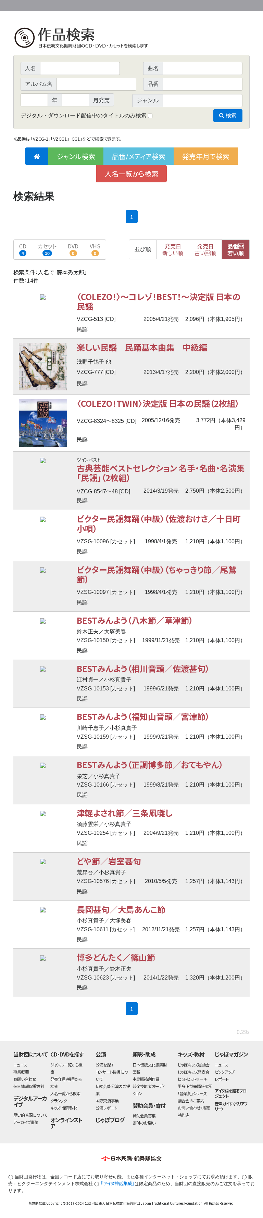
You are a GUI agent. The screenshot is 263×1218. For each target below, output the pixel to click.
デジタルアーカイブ (30, 1101)
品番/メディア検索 (138, 156)
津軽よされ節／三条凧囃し (124, 813)
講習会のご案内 (191, 1100)
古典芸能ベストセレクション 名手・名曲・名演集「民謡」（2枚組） (161, 472)
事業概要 (196, 4)
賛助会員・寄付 (149, 1105)
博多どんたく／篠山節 (116, 957)
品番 (235, 249)
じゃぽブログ (110, 1120)
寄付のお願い (144, 1123)
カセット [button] (47, 249)
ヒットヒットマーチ (192, 1079)
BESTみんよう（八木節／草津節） (135, 620)
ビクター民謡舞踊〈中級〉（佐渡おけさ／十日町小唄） (159, 523)
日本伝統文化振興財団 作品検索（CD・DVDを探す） (131, 39)
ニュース (20, 1064)
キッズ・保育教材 (63, 1108)
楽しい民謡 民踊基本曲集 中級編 (142, 347)
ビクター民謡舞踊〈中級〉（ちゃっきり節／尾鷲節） (156, 574)
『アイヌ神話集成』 (118, 1183)
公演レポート (106, 1108)
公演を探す (105, 1064)
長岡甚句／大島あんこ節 (121, 909)
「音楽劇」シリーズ (192, 1093)
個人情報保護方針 (28, 1086)
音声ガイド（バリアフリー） (231, 1106)
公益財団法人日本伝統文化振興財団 (50, 5)
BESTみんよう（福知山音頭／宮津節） (143, 716)
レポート (222, 1079)
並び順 (143, 249)
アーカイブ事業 (26, 1122)
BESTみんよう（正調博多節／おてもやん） (150, 764)
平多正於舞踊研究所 (195, 1086)
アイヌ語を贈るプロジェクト (231, 1093)
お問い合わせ (231, 4)
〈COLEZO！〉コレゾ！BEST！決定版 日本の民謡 (158, 301)
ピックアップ (224, 1072)
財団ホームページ (169, 4)
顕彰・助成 (144, 1054)
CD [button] (22, 249)
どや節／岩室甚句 (109, 861)
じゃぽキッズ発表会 (193, 1072)
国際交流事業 (107, 1100)
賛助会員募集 (144, 1115)
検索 (230, 115)
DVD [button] (73, 249)
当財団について (30, 1054)
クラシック (58, 1100)
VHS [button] (95, 249)
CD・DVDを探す (67, 1054)
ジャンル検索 (76, 156)
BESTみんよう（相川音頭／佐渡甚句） (143, 668)
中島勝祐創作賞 (146, 1079)
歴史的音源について (30, 1115)
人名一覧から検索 (131, 174)
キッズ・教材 (191, 1054)
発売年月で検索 (205, 156)
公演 (101, 1054)
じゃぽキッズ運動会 (193, 1064)
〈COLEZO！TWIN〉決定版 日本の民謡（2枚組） (158, 403)
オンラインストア (66, 1123)
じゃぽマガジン (231, 1054)
